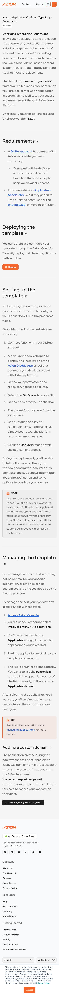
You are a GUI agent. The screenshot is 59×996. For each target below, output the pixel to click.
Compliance (9, 883)
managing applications (21, 729)
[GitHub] (5, 852)
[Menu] (54, 4)
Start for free (9, 929)
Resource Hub (10, 906)
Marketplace (9, 916)
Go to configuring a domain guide (23, 802)
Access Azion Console (23, 615)
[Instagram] (32, 852)
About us (7, 868)
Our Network (9, 873)
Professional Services (14, 949)
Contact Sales (10, 944)
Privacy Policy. (43, 983)
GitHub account (22, 151)
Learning (7, 911)
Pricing (6, 939)
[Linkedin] (12, 852)
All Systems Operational (21, 836)
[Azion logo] (29, 827)
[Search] (48, 4)
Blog (5, 901)
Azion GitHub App (20, 365)
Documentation (11, 934)
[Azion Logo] (9, 4)
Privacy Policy (10, 888)
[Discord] (39, 852)
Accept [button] (29, 990)
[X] (25, 852)
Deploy (12, 267)
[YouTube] (18, 852)
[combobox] (16, 960)
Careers (7, 878)
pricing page (16, 204)
